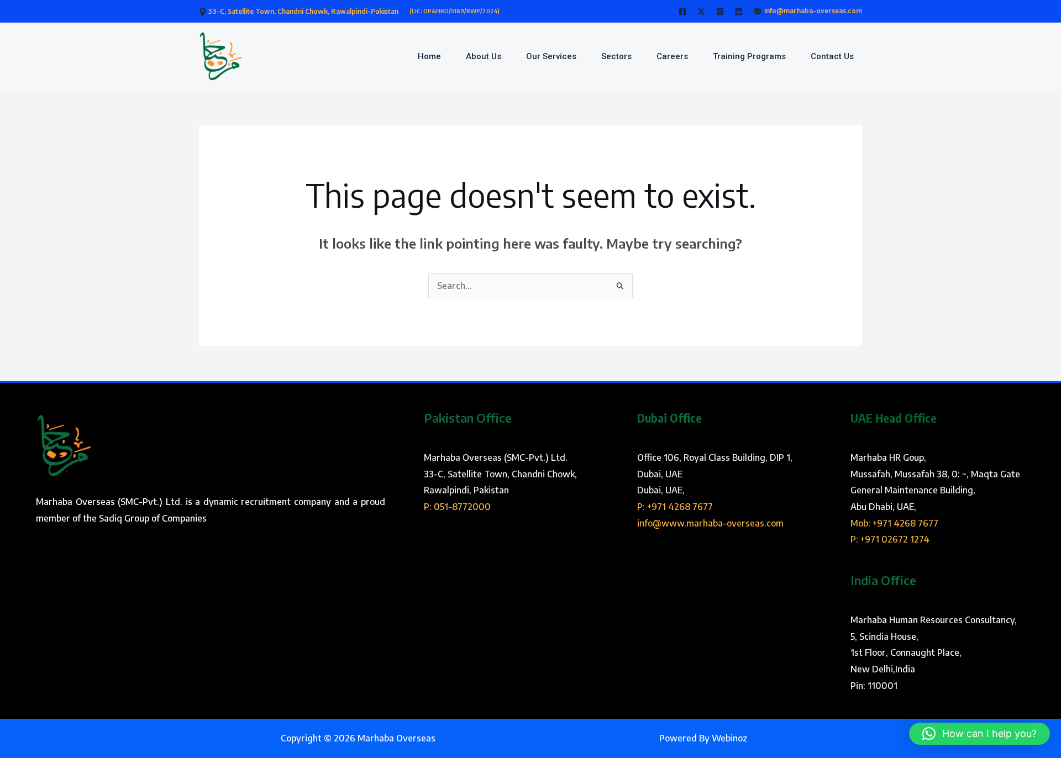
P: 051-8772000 (457, 506)
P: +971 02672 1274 (889, 539)
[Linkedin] (739, 11)
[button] (979, 734)
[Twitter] (701, 11)
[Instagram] (720, 11)
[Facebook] (682, 11)
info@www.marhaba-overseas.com (710, 523)
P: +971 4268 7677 (675, 506)
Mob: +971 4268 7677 (894, 523)
